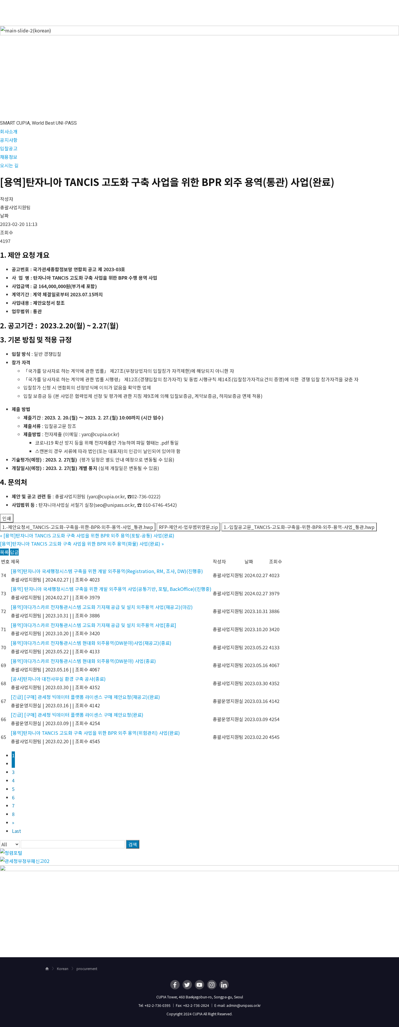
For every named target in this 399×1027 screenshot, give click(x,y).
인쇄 (6, 518)
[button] (9, 131)
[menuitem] (179, 10)
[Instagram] (211, 984)
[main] (199, 489)
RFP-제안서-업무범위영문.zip (188, 526)
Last (16, 830)
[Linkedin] (224, 984)
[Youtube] (199, 984)
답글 (14, 552)
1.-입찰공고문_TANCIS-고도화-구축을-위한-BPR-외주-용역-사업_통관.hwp (299, 526)
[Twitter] (187, 984)
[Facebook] (175, 984)
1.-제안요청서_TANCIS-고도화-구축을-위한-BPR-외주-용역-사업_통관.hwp (77, 526)
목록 (4, 552)
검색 (132, 844)
